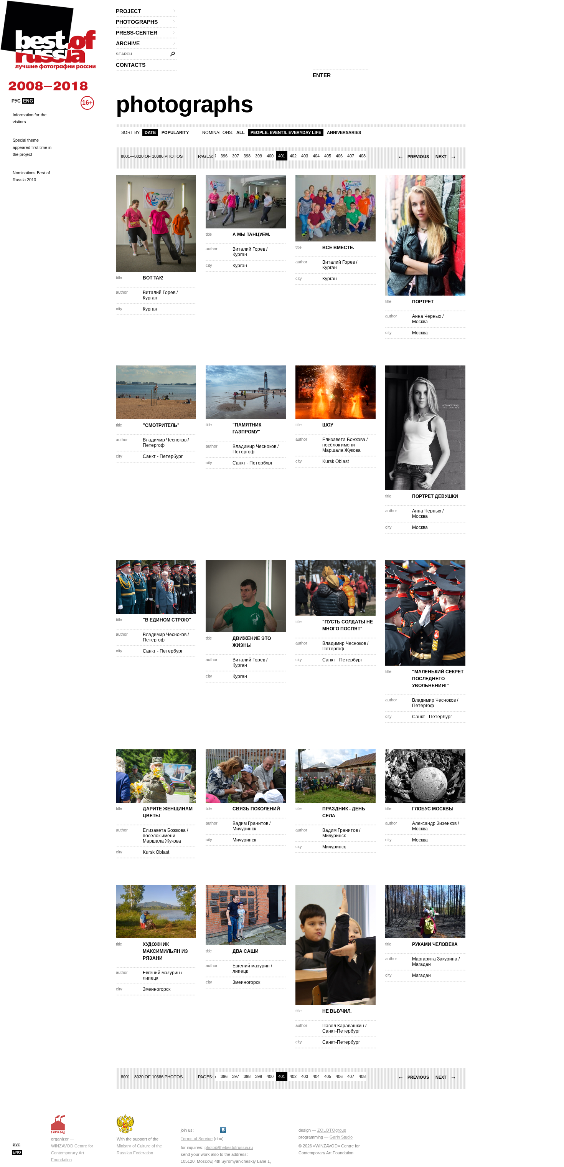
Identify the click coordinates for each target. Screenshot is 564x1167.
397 (235, 156)
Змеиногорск (156, 989)
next (445, 156)
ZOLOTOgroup (331, 1130)
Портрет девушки (435, 496)
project (128, 11)
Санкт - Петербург (163, 456)
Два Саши (246, 951)
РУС (16, 101)
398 (247, 156)
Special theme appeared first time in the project (32, 147)
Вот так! (153, 278)
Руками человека (435, 944)
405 (327, 156)
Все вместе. (338, 247)
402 (293, 156)
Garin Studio (341, 1137)
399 (258, 156)
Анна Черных (426, 316)
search (124, 54)
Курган (150, 298)
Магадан (421, 964)
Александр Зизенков (434, 823)
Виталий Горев (159, 292)
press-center (136, 33)
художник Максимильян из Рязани (165, 951)
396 (224, 156)
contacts (130, 65)
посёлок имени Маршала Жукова (341, 447)
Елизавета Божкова (343, 439)
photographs (137, 22)
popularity (175, 132)
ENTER (322, 75)
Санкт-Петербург (341, 1031)
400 (270, 156)
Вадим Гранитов (250, 823)
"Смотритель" (161, 425)
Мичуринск (244, 828)
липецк (150, 978)
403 (304, 156)
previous (413, 156)
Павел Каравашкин (343, 1025)
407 (350, 156)
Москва (420, 321)
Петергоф (154, 445)
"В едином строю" (167, 620)
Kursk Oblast (335, 461)
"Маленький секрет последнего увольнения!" (437, 678)
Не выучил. (336, 1011)
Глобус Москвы (433, 809)
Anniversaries (344, 132)
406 (339, 156)
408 (362, 156)
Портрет (423, 301)
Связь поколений (256, 809)
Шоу (327, 425)
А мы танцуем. (251, 234)
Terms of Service (197, 1138)
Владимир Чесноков (164, 440)
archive (128, 43)
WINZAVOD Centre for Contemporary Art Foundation (72, 1153)
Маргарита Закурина (434, 959)
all (240, 132)
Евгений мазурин (161, 972)
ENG (28, 101)
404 (316, 156)
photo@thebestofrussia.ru (228, 1147)
